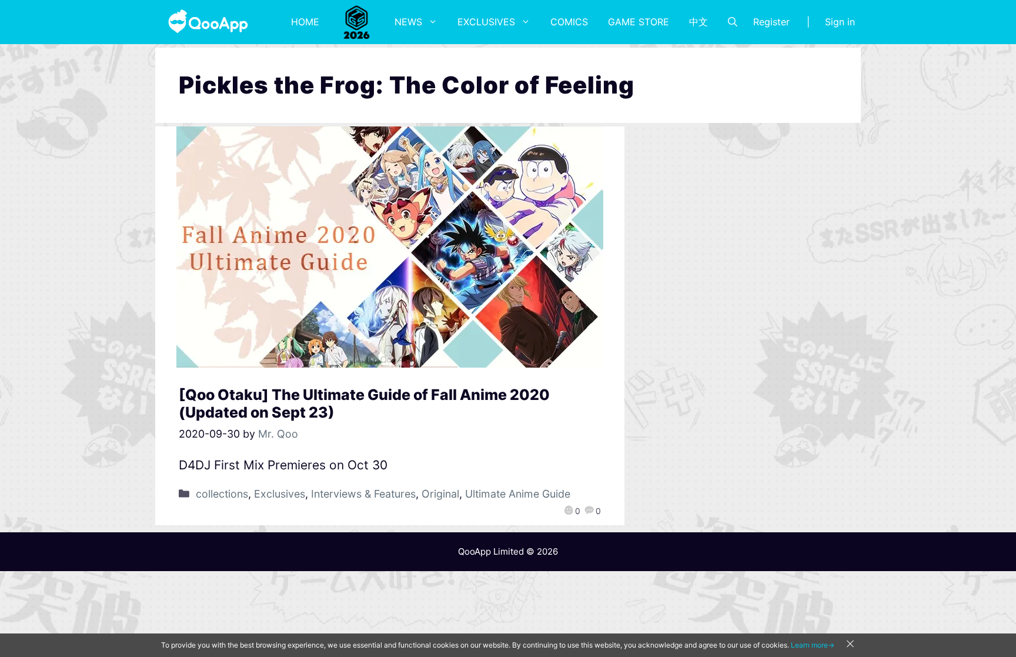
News (408, 22)
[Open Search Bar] (732, 22)
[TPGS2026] (357, 22)
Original (440, 494)
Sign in (840, 22)
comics (569, 22)
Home (305, 22)
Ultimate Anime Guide (517, 494)
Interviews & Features (363, 494)
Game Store (638, 22)
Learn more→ (812, 645)
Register (771, 22)
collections (222, 494)
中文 (698, 22)
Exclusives (486, 22)
